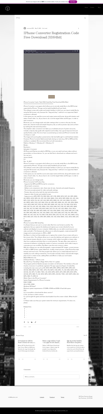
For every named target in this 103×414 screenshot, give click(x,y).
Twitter (62, 397)
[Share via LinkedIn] (31, 322)
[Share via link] (35, 322)
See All (85, 335)
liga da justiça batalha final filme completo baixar (74, 341)
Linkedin (42, 397)
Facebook (52, 397)
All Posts (18, 18)
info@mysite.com (13, 397)
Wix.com (65, 410)
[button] (85, 18)
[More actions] (78, 28)
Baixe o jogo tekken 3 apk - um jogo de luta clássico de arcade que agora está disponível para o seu (51, 341)
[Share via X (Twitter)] (28, 322)
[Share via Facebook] (24, 322)
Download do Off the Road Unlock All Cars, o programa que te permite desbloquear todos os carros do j (26, 341)
